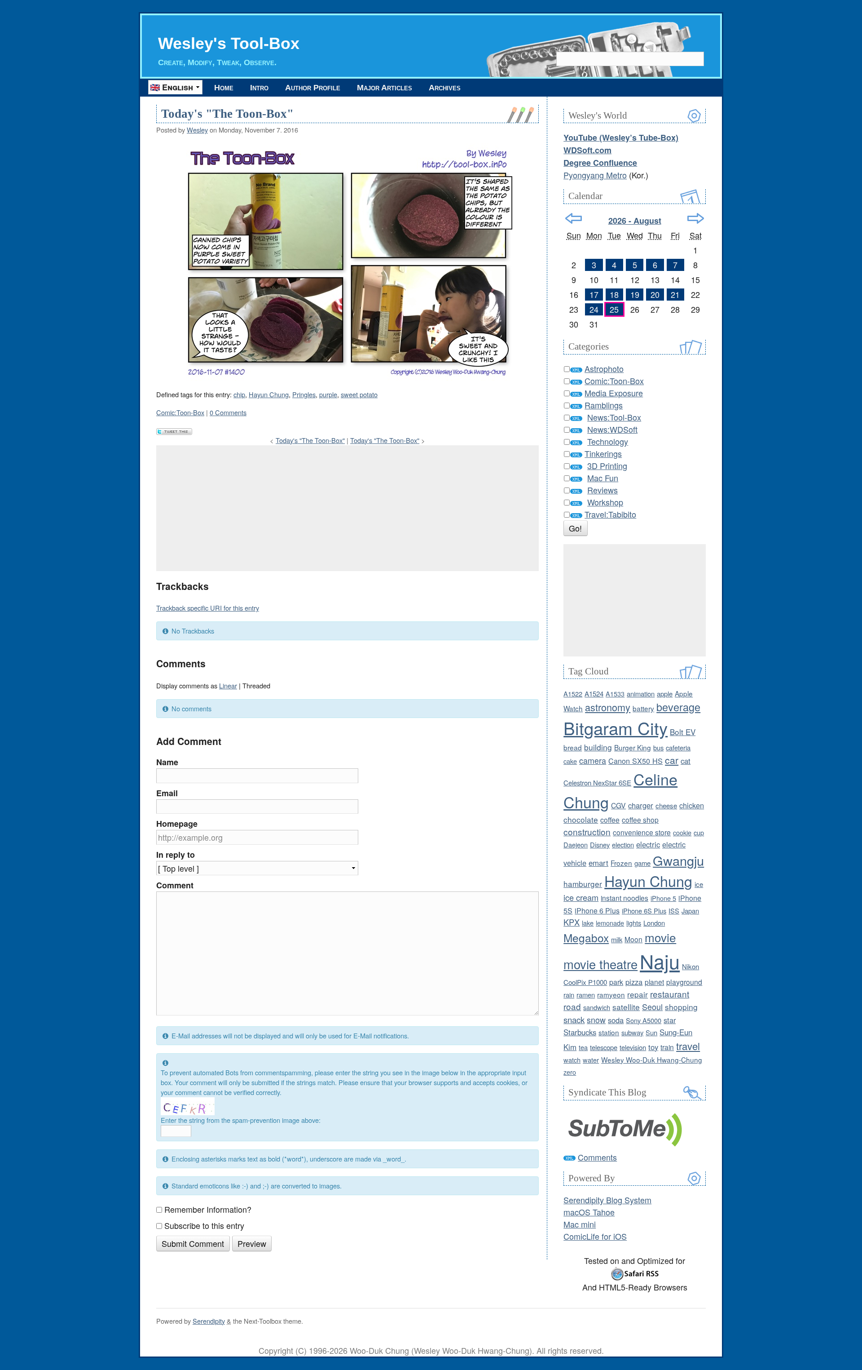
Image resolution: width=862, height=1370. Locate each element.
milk (616, 939)
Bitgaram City (615, 727)
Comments (597, 1157)
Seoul (652, 1006)
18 (614, 294)
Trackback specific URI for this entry (207, 607)
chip (239, 394)
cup (699, 832)
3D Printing (607, 465)
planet (654, 982)
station (608, 1032)
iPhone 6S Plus (644, 910)
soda (616, 1020)
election (623, 844)
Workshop (605, 502)
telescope (603, 1047)
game (642, 863)
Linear (228, 685)
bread (572, 747)
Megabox (586, 937)
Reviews (602, 490)
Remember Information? (207, 1209)
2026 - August (634, 220)
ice (699, 884)
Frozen (621, 863)
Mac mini (579, 1224)
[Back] (573, 218)
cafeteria (678, 747)
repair (637, 994)
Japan (690, 910)
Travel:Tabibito (610, 514)
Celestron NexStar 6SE (597, 782)
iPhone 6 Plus (597, 910)
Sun (651, 1032)
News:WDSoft (612, 429)
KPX (571, 922)
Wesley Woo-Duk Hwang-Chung (651, 1059)
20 (655, 294)
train (667, 1047)
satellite (626, 1006)
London (654, 922)
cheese (666, 805)
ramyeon (611, 994)
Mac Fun (602, 477)
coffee (610, 820)
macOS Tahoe (589, 1212)
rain (568, 994)
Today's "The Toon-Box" (227, 113)
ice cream (580, 897)
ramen (585, 994)
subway (632, 1032)
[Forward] (695, 218)
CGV (618, 805)
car (671, 760)
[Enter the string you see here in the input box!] (188, 1106)
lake (588, 922)
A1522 (572, 693)
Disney (600, 844)
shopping (681, 1006)
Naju (660, 961)
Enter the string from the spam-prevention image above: (241, 1120)
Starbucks (579, 1032)
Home (223, 87)
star (670, 1020)
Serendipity (209, 1321)
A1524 (594, 693)
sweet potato (359, 394)
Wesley (197, 129)
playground (684, 982)
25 (614, 309)
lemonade (610, 922)
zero (569, 1072)
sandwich (596, 1007)
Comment (175, 885)
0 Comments (228, 412)
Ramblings (604, 405)
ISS (673, 910)
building (598, 747)
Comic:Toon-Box (180, 412)
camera (592, 760)
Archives (445, 87)
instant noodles (624, 898)
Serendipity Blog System (607, 1200)
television (633, 1047)
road (572, 1006)
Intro (259, 87)
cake (570, 761)
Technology (607, 441)
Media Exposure (614, 393)
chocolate (580, 819)
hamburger (582, 883)
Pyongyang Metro (595, 175)
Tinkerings (603, 453)
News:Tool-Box (614, 417)
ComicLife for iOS (595, 1236)
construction (587, 831)
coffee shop (640, 820)
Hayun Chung (269, 394)
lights (633, 922)
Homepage (177, 823)
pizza (633, 981)
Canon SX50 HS (635, 760)
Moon (633, 939)
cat (685, 760)
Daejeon (575, 844)
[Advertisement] (347, 508)
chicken (691, 805)
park (616, 982)
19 (634, 294)
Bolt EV (682, 731)
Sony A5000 (643, 1020)
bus (658, 747)
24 (593, 309)
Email (167, 793)
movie (660, 937)
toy (653, 1047)
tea (583, 1047)
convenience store (642, 832)
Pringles (304, 394)
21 (675, 294)
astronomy (607, 707)
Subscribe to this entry (204, 1225)
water (591, 1059)
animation (641, 693)
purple (328, 394)
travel (688, 1046)
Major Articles (384, 87)
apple (665, 693)
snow (596, 1019)
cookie (682, 832)
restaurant (669, 994)
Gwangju (678, 860)
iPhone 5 (663, 898)
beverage (678, 706)
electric (648, 844)
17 (593, 294)
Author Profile (312, 87)
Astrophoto (604, 368)
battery (643, 708)
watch (572, 1059)
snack (574, 1019)
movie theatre (600, 964)
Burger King (632, 747)
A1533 (615, 693)
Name (167, 762)
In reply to (175, 854)
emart (598, 862)
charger (640, 805)
